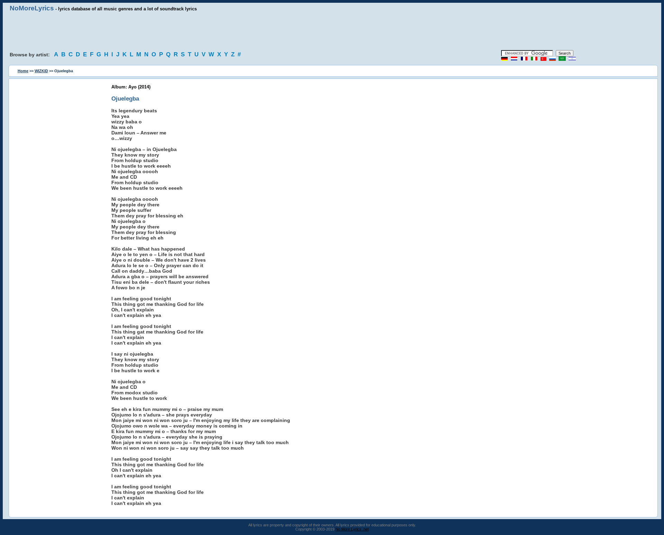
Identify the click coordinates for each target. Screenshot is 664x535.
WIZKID (41, 71)
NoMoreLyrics (32, 8)
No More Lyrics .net (352, 529)
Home (23, 71)
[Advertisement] (332, 31)
